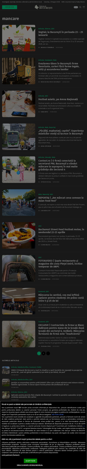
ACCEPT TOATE (30, 461)
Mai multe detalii (57, 414)
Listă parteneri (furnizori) (10, 455)
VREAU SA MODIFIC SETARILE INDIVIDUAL (30, 465)
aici (84, 426)
